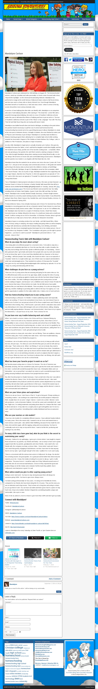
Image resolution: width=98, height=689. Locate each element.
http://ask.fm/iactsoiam (17, 527)
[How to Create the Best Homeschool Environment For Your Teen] (52, 553)
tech (30, 676)
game (23, 650)
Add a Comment (55, 579)
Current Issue (17, 19)
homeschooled (25, 656)
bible (12, 645)
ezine (20, 650)
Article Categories (31, 19)
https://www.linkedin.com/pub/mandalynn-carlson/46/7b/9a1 (30, 523)
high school (15, 653)
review (18, 673)
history (24, 653)
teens (17, 681)
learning (24, 671)
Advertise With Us (53, 663)
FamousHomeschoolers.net (43, 648)
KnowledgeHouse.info (41, 660)
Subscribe (68, 50)
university (23, 681)
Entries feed (67, 346)
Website (7, 627)
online (12, 674)
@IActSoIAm (14, 503)
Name (7, 617)
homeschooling (13, 660)
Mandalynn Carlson (14, 53)
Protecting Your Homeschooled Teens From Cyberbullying (32, 561)
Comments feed (68, 349)
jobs (20, 671)
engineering (15, 650)
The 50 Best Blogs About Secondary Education (79, 672)
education (8, 650)
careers (25, 645)
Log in (66, 344)
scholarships (8, 676)
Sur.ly (82, 77)
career (20, 645)
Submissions (75, 19)
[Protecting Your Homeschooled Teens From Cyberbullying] (32, 553)
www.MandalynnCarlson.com (20, 520)
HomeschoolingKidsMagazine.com (45, 645)
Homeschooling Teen (11, 1)
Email (7, 622)
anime (6, 645)
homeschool (12, 655)
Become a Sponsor (41, 663)
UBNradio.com (10, 533)
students (26, 676)
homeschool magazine (15, 668)
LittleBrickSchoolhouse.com (43, 652)
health (7, 653)
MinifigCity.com (40, 654)
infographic (13, 671)
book (16, 645)
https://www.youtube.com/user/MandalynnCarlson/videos (29, 516)
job (18, 671)
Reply (58, 591)
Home (8, 19)
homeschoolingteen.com (78, 72)
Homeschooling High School (50, 19)
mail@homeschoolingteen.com (50, 665)
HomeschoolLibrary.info (42, 646)
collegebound (27, 648)
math (27, 671)
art (9, 645)
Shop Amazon (86, 19)
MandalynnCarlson (18, 506)
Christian (9, 647)
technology (9, 679)
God (26, 650)
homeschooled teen (12, 658)
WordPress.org (68, 352)
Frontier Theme (90, 687)
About (65, 19)
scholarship (24, 673)
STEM (20, 676)
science (15, 676)
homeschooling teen (13, 666)
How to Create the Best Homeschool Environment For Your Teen (51, 561)
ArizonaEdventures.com (42, 656)
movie (7, 673)
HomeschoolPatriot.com (42, 650)
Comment (8, 602)
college (19, 647)
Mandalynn (13, 584)
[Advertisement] (33, 37)
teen (17, 678)
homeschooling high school (15, 663)
